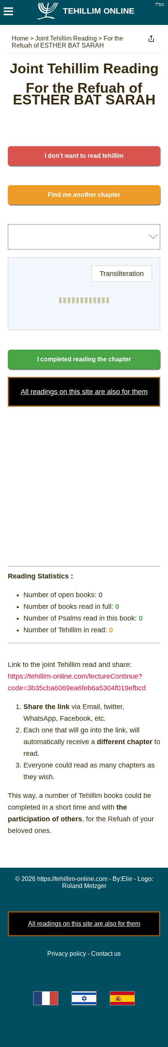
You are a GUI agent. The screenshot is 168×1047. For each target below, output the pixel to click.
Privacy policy (66, 953)
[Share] (151, 38)
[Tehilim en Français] (45, 998)
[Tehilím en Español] (122, 998)
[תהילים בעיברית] (84, 998)
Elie (127, 878)
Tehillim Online (98, 10)
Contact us (106, 953)
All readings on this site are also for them (84, 392)
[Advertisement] (84, 484)
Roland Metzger (84, 886)
